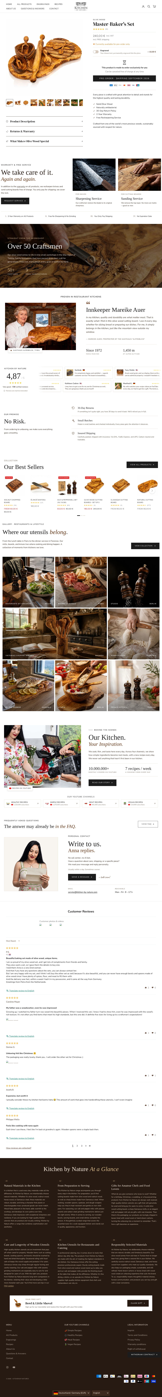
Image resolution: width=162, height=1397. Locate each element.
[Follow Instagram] (7, 1367)
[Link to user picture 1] (12, 1024)
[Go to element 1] (9, 102)
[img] (12, 948)
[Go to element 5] (42, 102)
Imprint (131, 1330)
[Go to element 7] (58, 102)
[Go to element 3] (25, 102)
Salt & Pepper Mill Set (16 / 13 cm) (67, 501)
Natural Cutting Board (145, 501)
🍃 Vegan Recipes (72, 1344)
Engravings (43, 4)
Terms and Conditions (137, 1335)
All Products (24, 4)
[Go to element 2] (17, 102)
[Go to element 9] (74, 102)
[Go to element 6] (50, 102)
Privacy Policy (134, 1339)
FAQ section (9, 1286)
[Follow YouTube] (14, 1367)
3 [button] (81, 1146)
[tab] (78, 515)
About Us (11, 8)
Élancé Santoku (38, 500)
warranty (21, 186)
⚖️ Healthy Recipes (73, 1335)
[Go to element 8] (66, 102)
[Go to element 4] (33, 102)
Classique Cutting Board (119, 501)
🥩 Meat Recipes (72, 1339)
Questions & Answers (32, 8)
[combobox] (71, 1392)
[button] (146, 987)
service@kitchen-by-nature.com (82, 892)
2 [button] (77, 1146)
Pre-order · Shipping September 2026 (124, 78)
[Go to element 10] (82, 102)
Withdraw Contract (143, 1354)
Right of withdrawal (137, 1349)
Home (9, 4)
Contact (54, 8)
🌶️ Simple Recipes (73, 1330)
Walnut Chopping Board (12, 501)
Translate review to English (21, 990)
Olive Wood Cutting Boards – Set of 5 (93, 501)
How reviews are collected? (18, 1148)
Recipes (59, 4)
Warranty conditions (137, 1344)
